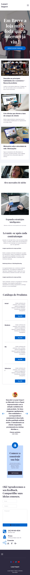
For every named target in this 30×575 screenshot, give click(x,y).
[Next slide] (26, 413)
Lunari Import (15, 567)
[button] (28, 5)
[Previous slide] (3, 413)
